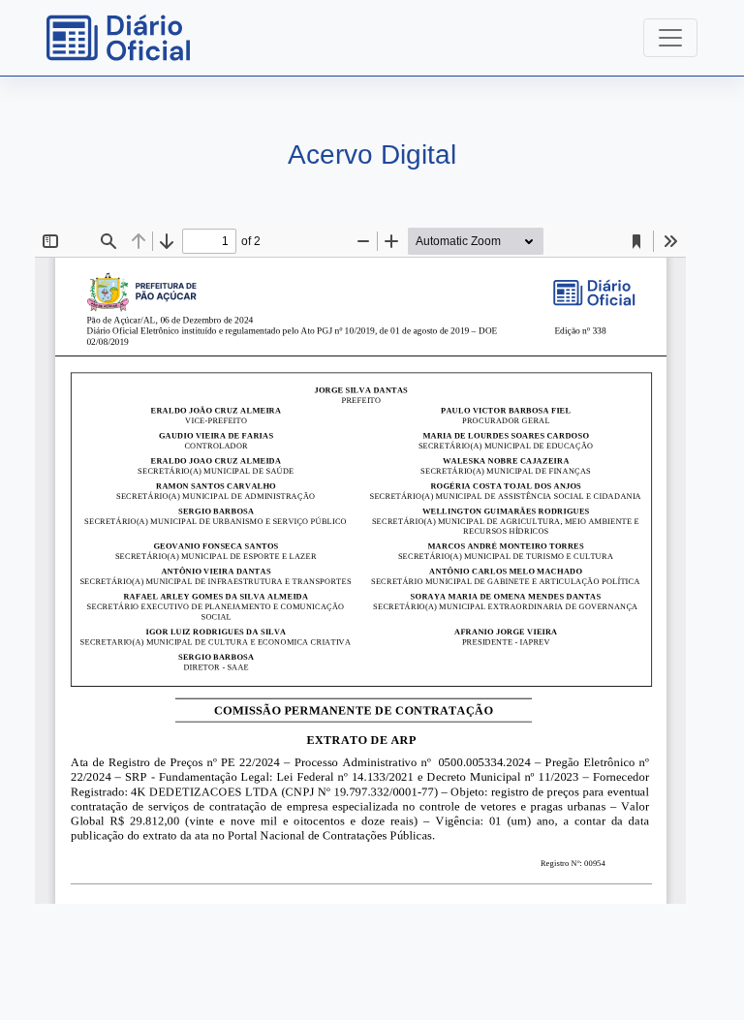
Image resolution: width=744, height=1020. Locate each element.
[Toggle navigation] (670, 37)
